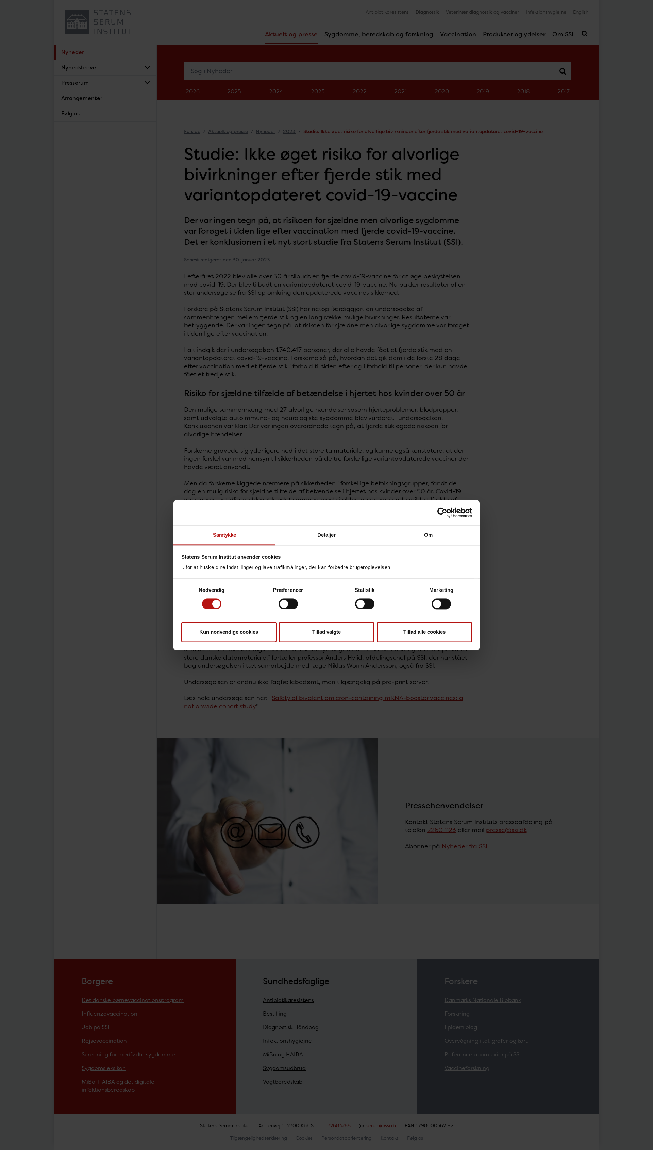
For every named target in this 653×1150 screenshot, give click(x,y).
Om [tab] (428, 535)
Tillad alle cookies (424, 632)
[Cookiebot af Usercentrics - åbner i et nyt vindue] (442, 512)
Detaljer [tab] (326, 535)
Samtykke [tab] (224, 535)
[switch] (288, 603)
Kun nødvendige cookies (228, 632)
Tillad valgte (326, 632)
